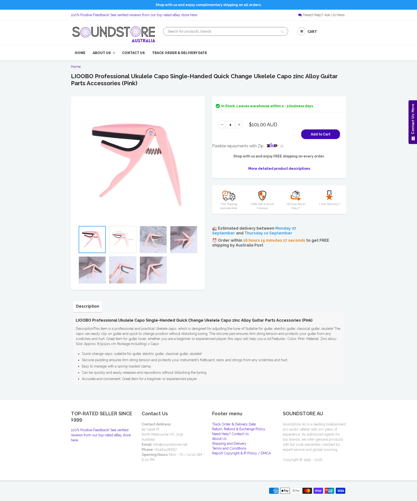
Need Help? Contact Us (230, 434)
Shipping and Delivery (229, 443)
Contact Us (133, 53)
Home (80, 53)
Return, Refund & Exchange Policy (238, 429)
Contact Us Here (412, 120)
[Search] (282, 31)
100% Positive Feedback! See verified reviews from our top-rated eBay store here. (134, 15)
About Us (102, 53)
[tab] (87, 306)
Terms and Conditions (229, 448)
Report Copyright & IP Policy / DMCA (241, 453)
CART (312, 32)
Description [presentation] (87, 306)
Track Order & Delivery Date (179, 53)
